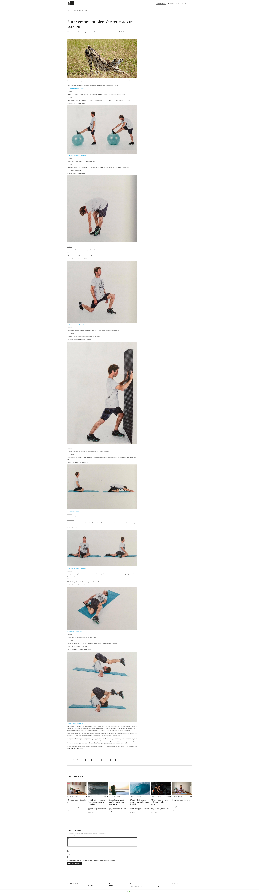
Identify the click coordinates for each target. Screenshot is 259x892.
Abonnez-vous (161, 3)
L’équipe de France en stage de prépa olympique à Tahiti (139, 802)
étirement (88, 759)
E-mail (68, 854)
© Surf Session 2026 (72, 883)
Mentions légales (176, 883)
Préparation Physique (82, 10)
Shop (177, 3)
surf (122, 759)
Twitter (111, 887)
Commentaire (70, 836)
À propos (90, 883)
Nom (68, 848)
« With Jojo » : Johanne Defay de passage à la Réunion (96, 802)
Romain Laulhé (105, 759)
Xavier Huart (128, 759)
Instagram (111, 883)
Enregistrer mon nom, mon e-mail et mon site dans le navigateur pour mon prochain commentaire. (92, 860)
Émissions (90, 796)
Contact (90, 885)
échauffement (80, 759)
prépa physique (96, 759)
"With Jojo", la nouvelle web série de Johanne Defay (159, 802)
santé (118, 759)
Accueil (69, 10)
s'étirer (113, 759)
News (74, 10)
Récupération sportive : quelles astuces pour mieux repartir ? (117, 802)
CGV (173, 885)
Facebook (111, 885)
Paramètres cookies (177, 887)
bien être (73, 759)
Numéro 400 (171, 3)
